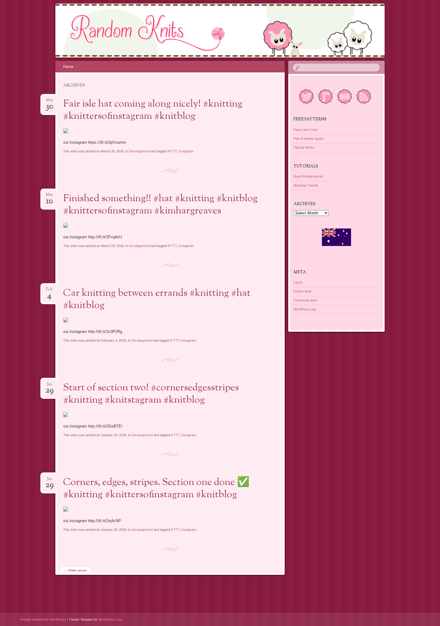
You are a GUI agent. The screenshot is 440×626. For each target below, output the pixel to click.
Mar (49, 102)
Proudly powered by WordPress (43, 619)
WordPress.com (110, 619)
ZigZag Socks (304, 147)
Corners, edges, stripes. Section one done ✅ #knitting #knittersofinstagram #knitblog (156, 488)
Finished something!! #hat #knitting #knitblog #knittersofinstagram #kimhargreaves (160, 205)
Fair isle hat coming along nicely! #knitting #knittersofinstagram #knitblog (152, 110)
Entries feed (302, 291)
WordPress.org (305, 309)
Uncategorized (139, 151)
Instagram (186, 151)
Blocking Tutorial (306, 185)
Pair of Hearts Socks (309, 138)
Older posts (75, 570)
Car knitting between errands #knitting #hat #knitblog (157, 299)
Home (68, 66)
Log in (298, 282)
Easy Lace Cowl (305, 129)
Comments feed (305, 300)
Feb (49, 291)
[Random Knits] (231, 30)
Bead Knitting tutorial (308, 176)
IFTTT (172, 151)
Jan (49, 386)
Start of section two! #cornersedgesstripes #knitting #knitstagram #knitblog (151, 394)
